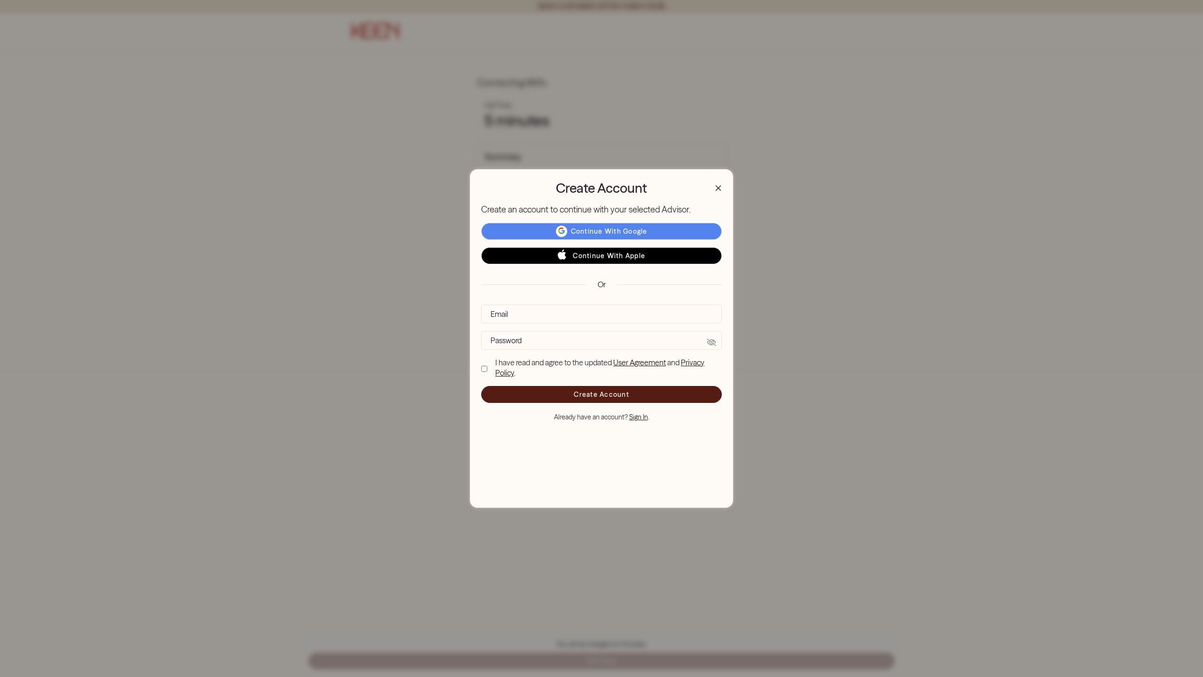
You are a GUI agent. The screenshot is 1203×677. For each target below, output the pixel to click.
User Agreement (639, 362)
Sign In (638, 417)
